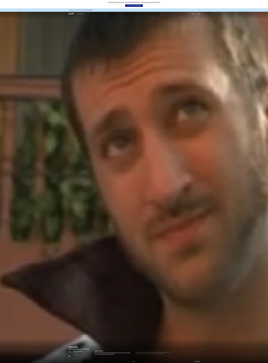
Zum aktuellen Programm (134, 5)
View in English (88, 10)
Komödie (75, 354)
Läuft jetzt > (160, 353)
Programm (81, 13)
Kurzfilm (70, 354)
